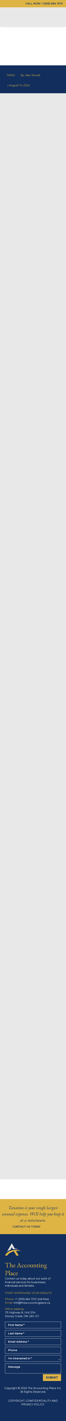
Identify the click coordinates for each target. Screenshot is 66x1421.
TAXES (11, 75)
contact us (33, 1030)
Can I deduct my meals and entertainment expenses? (33, 1129)
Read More (33, 1140)
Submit (52, 1377)
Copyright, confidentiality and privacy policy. (33, 1402)
